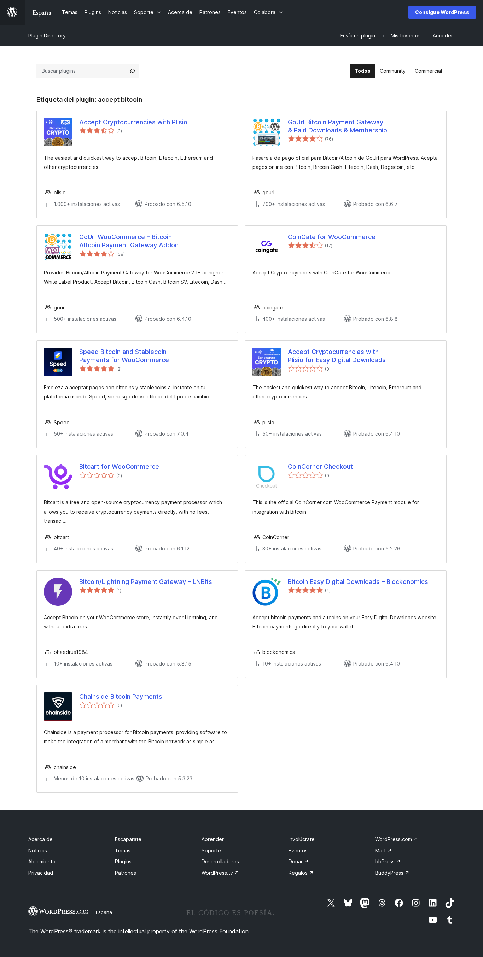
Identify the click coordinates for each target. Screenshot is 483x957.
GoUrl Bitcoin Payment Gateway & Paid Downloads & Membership (337, 126)
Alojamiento (42, 861)
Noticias (37, 850)
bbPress (388, 861)
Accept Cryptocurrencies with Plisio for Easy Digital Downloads (337, 356)
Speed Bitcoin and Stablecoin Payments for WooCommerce (124, 356)
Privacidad (40, 873)
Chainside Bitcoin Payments (120, 696)
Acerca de (40, 839)
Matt (383, 850)
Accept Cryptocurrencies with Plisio (133, 122)
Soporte (211, 850)
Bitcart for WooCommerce (119, 466)
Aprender (213, 839)
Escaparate (128, 839)
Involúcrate (302, 839)
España (104, 912)
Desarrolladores (220, 861)
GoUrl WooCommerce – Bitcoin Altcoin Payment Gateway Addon (129, 241)
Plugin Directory (47, 36)
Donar (299, 861)
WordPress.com (396, 839)
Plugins (123, 861)
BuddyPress (392, 873)
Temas (122, 850)
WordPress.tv (220, 873)
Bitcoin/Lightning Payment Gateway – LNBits (145, 581)
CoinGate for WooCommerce (332, 237)
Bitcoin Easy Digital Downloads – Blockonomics (358, 581)
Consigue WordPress (442, 12)
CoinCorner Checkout (320, 466)
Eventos (298, 850)
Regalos (301, 873)
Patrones (125, 873)
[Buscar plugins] (132, 71)
